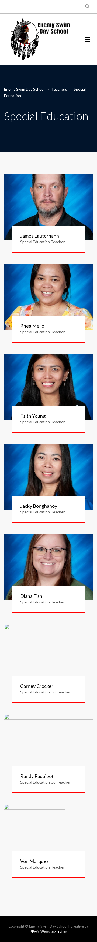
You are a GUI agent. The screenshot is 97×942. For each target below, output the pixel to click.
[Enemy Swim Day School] (40, 39)
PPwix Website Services (48, 931)
